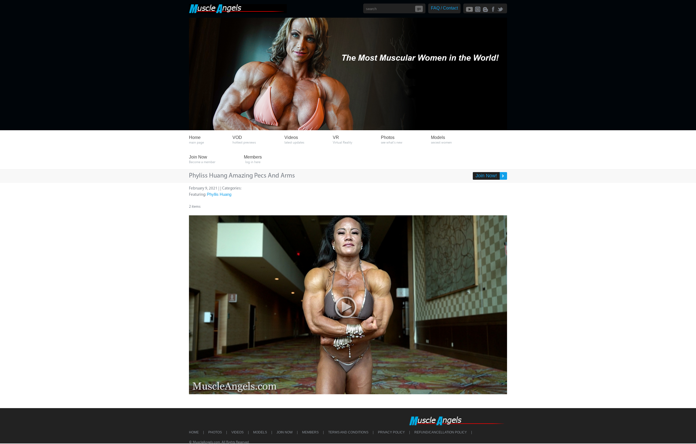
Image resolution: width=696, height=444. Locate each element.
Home (194, 432)
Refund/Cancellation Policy (440, 432)
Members (310, 432)
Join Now (284, 432)
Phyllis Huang (219, 194)
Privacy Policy (391, 432)
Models (260, 432)
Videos (237, 432)
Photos (215, 432)
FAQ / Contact (444, 8)
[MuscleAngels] (238, 12)
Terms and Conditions (348, 432)
